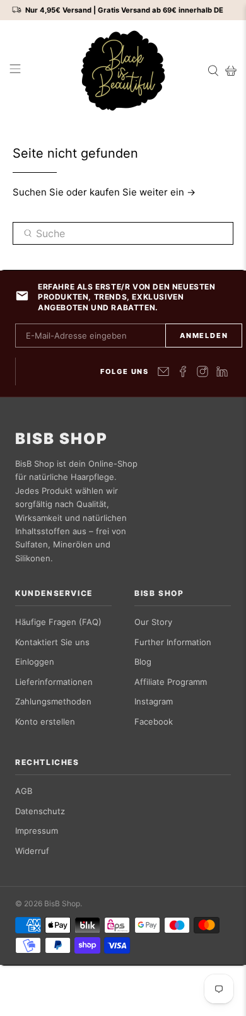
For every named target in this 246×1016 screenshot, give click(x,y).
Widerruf (32, 851)
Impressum (36, 831)
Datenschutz (40, 811)
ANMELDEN (204, 335)
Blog (142, 662)
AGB (23, 791)
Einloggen (34, 662)
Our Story (153, 622)
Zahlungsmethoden (53, 701)
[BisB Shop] (123, 70)
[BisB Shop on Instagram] (202, 371)
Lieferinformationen (54, 682)
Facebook (153, 721)
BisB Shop (61, 439)
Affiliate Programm (170, 682)
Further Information (172, 642)
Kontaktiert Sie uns (52, 642)
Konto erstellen (45, 721)
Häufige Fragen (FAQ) (58, 622)
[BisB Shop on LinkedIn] (222, 371)
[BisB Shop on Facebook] (183, 371)
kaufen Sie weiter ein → (143, 192)
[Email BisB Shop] (163, 371)
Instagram (153, 701)
